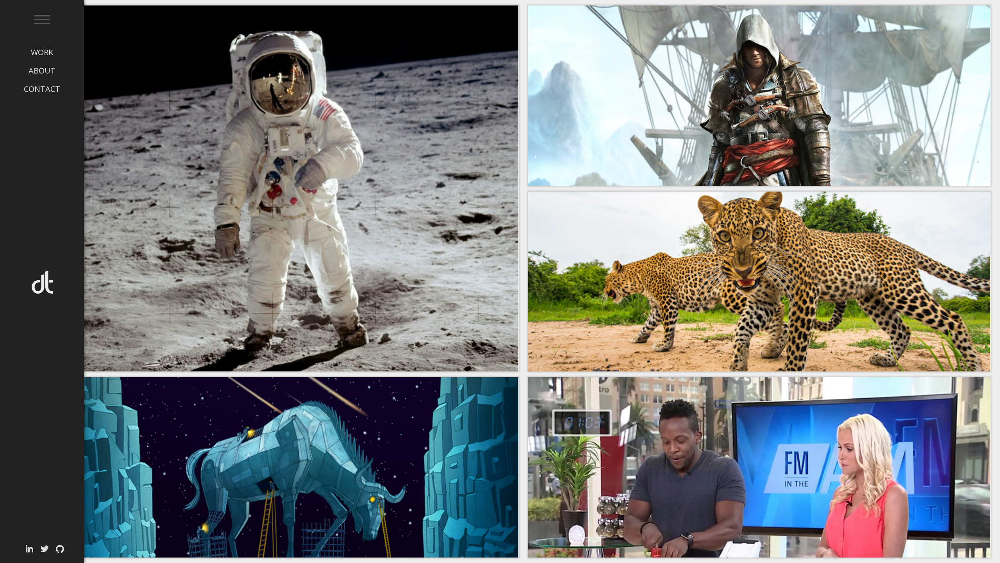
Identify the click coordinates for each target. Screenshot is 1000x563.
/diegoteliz (29, 549)
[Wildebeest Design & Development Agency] (287, 467)
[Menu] (42, 19)
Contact (42, 89)
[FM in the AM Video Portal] (759, 467)
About (42, 70)
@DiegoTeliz (45, 549)
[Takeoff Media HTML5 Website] (287, 188)
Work (42, 52)
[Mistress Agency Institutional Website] (759, 95)
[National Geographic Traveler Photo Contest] (759, 282)
